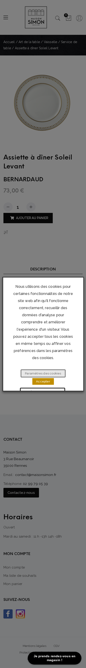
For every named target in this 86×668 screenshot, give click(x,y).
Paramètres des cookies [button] (43, 373)
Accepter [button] (43, 381)
